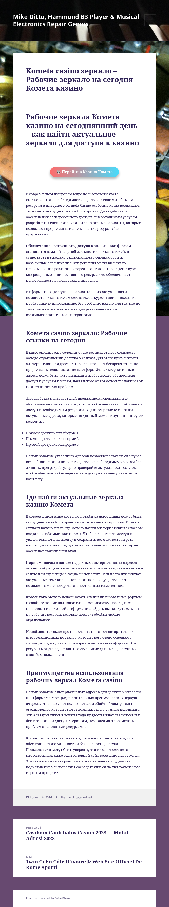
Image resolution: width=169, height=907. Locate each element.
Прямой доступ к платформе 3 (52, 444)
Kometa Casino (78, 205)
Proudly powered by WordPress (48, 898)
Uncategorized (82, 797)
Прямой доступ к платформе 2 (52, 438)
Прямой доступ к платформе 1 (52, 432)
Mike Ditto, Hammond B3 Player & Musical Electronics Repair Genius (76, 20)
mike (62, 797)
